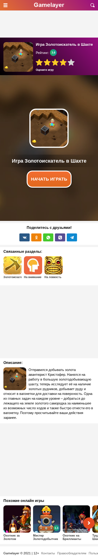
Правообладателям (71, 553)
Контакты (48, 553)
